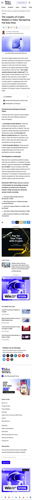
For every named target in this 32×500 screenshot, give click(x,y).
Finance (4, 13)
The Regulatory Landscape (12, 103)
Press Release (17, 271)
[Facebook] (4, 355)
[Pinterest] (23, 355)
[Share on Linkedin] (16, 497)
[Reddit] (19, 355)
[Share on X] (8, 27)
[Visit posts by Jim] (3, 32)
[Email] (11, 27)
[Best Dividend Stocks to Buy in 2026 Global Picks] (26, 320)
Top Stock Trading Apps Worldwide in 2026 (17, 211)
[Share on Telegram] (27, 497)
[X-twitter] (7, 355)
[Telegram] (4, 359)
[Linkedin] (15, 355)
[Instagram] (11, 355)
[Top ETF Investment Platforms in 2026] (26, 311)
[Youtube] (7, 359)
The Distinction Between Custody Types (16, 100)
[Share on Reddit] (23, 497)
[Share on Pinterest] (9, 497)
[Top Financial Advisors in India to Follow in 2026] (26, 328)
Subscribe (6, 462)
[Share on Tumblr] (20, 497)
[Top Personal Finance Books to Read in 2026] (26, 336)
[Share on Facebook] (6, 27)
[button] (2, 2)
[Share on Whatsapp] (12, 497)
